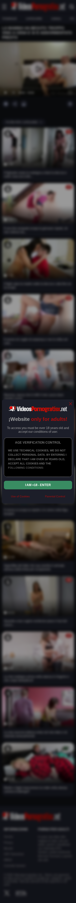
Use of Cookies (20, 496)
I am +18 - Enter (38, 485)
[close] (70, 404)
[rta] (37, 498)
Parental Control (55, 496)
